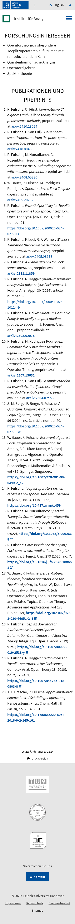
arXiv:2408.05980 (24, 177)
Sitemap (37, 910)
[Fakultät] (35, 5)
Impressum (13, 903)
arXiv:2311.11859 (21, 273)
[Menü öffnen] (69, 19)
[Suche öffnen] (70, 5)
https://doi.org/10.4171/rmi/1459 (34, 505)
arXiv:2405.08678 (39, 256)
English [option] (59, 5)
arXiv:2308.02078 (21, 335)
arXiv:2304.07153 (40, 397)
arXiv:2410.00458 (20, 148)
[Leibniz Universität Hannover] (15, 5)
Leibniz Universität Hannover (43, 896)
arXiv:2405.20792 (20, 199)
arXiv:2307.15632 (21, 375)
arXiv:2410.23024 (24, 126)
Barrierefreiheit (59, 903)
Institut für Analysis (31, 18)
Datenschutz (34, 903)
